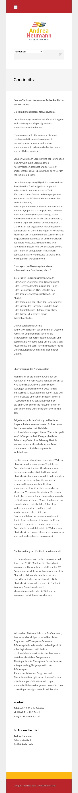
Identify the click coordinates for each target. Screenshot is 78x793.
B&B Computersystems (44, 785)
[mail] (16, 7)
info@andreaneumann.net (27, 716)
